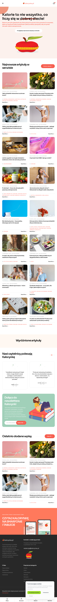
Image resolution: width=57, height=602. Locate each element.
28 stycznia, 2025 (34, 156)
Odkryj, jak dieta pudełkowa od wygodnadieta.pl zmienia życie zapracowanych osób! (12, 128)
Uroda (47, 195)
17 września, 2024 (6, 253)
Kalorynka (14, 91)
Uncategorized (8, 163)
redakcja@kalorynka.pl (31, 548)
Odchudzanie (37, 324)
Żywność (38, 100)
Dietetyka (6, 324)
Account (21, 600)
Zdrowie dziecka (22, 193)
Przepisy (44, 99)
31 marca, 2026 (33, 91)
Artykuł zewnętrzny (36, 195)
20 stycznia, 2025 (34, 186)
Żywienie (32, 292)
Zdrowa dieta (41, 226)
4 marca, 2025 (5, 156)
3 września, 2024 (34, 253)
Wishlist (50, 600)
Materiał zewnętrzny (9, 99)
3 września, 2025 (34, 124)
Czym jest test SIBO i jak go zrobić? (40, 158)
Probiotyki (9, 193)
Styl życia (9, 132)
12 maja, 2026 (5, 91)
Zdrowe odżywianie (7, 100)
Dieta (5, 132)
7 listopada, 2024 (6, 219)
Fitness (11, 324)
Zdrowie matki (6, 195)
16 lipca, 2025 (33, 219)
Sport (8, 294)
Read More (4, 102)
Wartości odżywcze (20, 99)
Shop (7, 600)
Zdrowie (15, 100)
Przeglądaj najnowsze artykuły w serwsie (28, 30)
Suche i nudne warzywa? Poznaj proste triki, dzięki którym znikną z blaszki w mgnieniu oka (41, 95)
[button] (48, 66)
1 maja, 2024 (5, 316)
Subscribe (21, 422)
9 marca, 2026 (5, 124)
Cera (43, 195)
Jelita (5, 193)
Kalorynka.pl (5, 593)
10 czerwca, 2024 (34, 283)
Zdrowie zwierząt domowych (18, 195)
